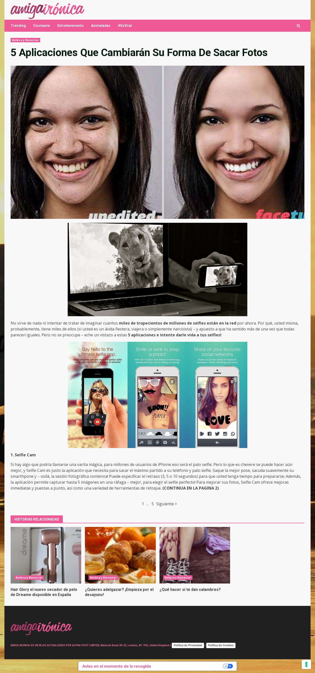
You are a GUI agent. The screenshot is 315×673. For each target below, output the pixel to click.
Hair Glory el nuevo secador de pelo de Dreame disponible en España (46, 555)
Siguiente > (166, 504)
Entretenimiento (70, 26)
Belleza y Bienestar (25, 40)
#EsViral (125, 26)
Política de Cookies (221, 645)
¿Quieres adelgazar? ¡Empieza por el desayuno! (120, 555)
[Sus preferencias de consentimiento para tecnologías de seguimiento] (306, 664)
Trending (18, 26)
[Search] (298, 25)
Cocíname (41, 26)
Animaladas (100, 26)
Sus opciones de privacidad (189, 666)
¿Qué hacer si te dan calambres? (194, 555)
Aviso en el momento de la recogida (116, 666)
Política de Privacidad (188, 645)
